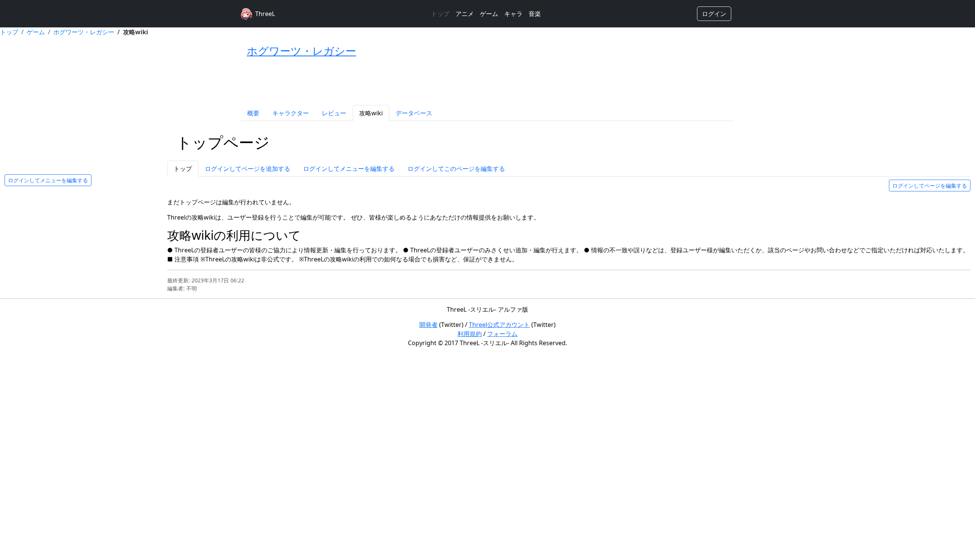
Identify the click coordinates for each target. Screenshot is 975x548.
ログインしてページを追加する (247, 168)
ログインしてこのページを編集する (456, 168)
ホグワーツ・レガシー (83, 32)
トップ (440, 14)
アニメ (465, 14)
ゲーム (489, 14)
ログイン (714, 14)
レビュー (334, 113)
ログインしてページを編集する (929, 185)
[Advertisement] (487, 82)
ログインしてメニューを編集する (48, 180)
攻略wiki (371, 113)
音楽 (535, 14)
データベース (414, 113)
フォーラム (502, 334)
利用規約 (469, 334)
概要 (253, 113)
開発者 (428, 324)
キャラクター (290, 113)
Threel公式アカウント (499, 324)
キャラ (513, 14)
